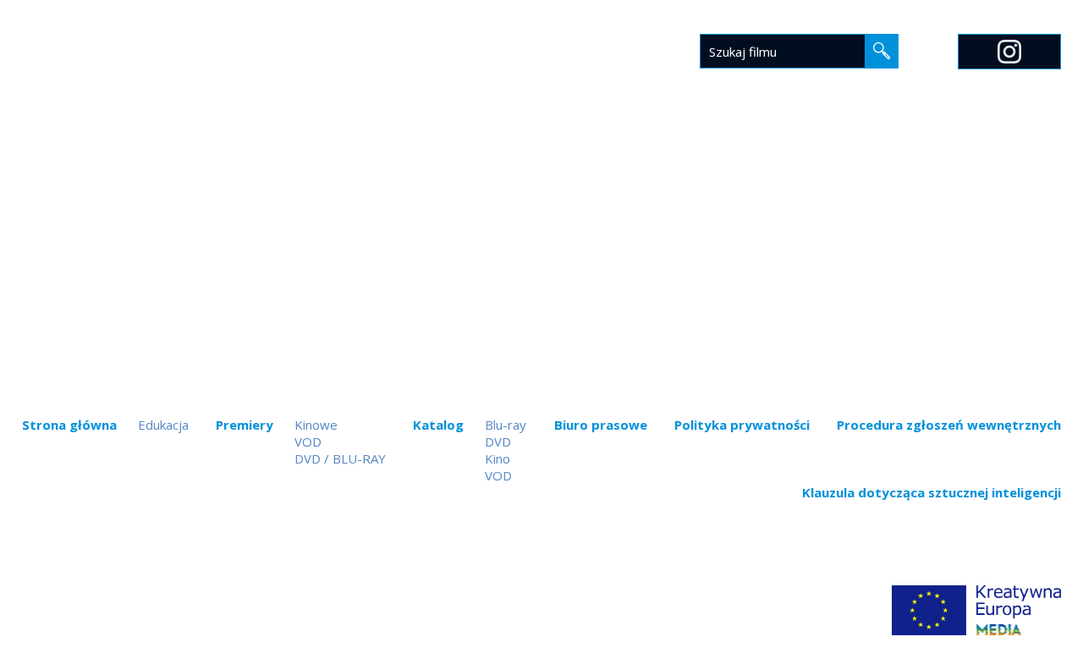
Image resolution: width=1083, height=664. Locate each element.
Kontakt (900, 158)
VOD (308, 441)
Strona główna (344, 158)
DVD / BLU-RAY (340, 458)
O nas (826, 158)
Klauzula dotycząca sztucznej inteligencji (931, 492)
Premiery (455, 158)
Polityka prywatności (742, 424)
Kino (497, 458)
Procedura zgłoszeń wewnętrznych (949, 424)
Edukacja (753, 158)
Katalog (541, 158)
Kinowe (316, 424)
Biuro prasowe (646, 158)
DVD (498, 441)
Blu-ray (505, 424)
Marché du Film (1007, 158)
